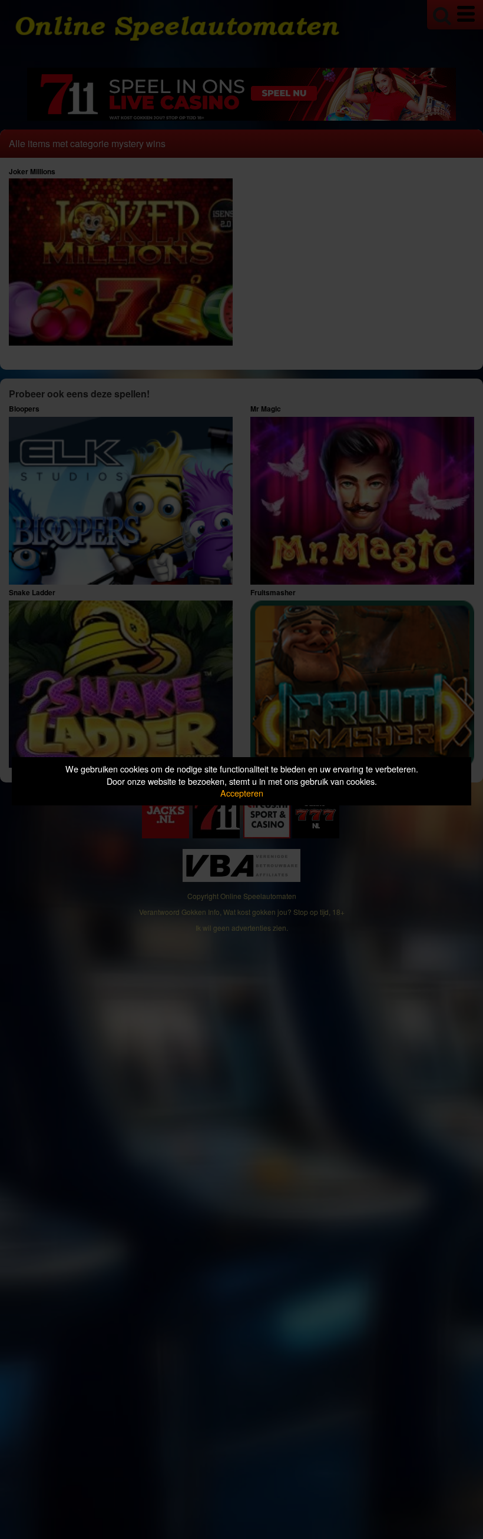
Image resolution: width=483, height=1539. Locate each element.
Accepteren (241, 793)
